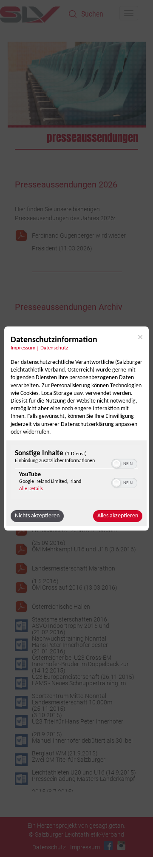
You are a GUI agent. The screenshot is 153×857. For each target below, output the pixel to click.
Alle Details (31, 488)
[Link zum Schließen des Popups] (140, 337)
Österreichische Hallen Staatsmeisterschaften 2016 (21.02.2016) (69, 608)
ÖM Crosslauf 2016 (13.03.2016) (74, 587)
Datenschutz (54, 348)
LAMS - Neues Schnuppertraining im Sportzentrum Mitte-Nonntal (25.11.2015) (79, 685)
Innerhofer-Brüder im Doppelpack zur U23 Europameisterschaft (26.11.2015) (83, 665)
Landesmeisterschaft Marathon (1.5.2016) (73, 570)
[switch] (124, 463)
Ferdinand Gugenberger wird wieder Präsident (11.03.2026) (79, 237)
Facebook (108, 845)
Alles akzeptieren (117, 516)
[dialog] (76, 428)
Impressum (23, 348)
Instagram (121, 845)
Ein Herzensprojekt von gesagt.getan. (76, 825)
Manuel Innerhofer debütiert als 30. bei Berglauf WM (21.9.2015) (82, 742)
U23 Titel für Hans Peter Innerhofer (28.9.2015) (77, 723)
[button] (116, 464)
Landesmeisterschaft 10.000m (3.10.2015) (72, 704)
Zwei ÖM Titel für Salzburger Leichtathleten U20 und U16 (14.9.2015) (84, 761)
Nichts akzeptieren (37, 516)
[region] (76, 473)
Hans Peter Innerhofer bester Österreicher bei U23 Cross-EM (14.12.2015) (71, 646)
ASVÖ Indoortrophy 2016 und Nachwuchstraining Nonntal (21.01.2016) (70, 627)
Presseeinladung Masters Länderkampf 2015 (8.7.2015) (83, 780)
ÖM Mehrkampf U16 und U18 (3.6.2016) (84, 549)
